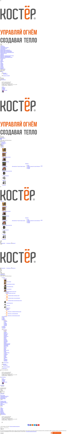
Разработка (1, 427)
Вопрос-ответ (2, 404)
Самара (5, 351)
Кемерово (5, 339)
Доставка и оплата (3, 401)
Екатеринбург (6, 336)
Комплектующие (3, 398)
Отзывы (1, 409)
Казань (5, 338)
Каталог (5, 279)
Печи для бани (2, 395)
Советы (1, 403)
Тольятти (5, 355)
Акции (1, 405)
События (1, 408)
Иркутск (5, 337)
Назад (6, 278)
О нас (1, 407)
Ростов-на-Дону (6, 350)
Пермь (5, 349)
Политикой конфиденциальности (31, 431)
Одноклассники (4, 90)
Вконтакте (3, 87)
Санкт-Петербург (6, 352)
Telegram (3, 88)
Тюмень (5, 356)
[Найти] (1, 44)
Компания (5, 321)
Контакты (1, 411)
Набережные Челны (7, 343)
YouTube (3, 89)
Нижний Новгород (7, 344)
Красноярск (6, 341)
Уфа (4, 358)
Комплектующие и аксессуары (10, 293)
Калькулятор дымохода (4, 402)
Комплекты (7, 309)
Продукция (2, 393)
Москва (5, 342)
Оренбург (5, 347)
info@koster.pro (3, 79)
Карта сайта (2, 412)
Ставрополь (6, 354)
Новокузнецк (6, 345)
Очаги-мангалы (2, 397)
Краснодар (5, 340)
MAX (3, 378)
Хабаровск (5, 359)
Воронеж (5, 335)
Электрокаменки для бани (4, 396)
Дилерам (1, 410)
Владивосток (6, 333)
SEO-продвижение (6, 427)
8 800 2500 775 (3, 68)
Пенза (5, 348)
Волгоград (5, 334)
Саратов (5, 353)
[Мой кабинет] (0, 242)
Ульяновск (5, 357)
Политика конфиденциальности (15, 426)
